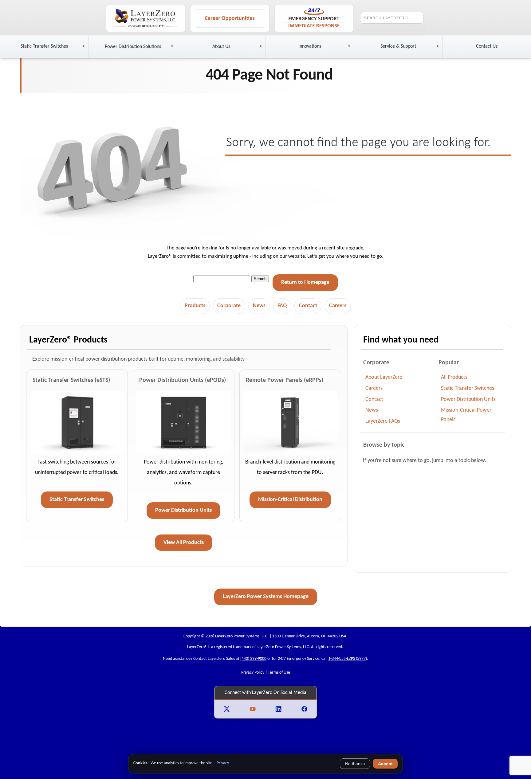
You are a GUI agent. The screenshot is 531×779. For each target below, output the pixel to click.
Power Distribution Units (183, 510)
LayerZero (196, 647)
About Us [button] (221, 46)
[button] (44, 47)
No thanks (355, 763)
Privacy (223, 763)
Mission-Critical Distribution (290, 499)
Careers (337, 305)
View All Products (183, 542)
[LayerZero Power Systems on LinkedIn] (279, 709)
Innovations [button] (309, 46)
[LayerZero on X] (227, 709)
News (259, 305)
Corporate (229, 305)
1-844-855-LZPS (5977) (347, 658)
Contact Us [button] (487, 46)
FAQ (282, 305)
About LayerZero (384, 377)
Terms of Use (279, 672)
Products (195, 305)
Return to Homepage (305, 282)
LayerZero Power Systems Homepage (266, 596)
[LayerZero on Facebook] (304, 709)
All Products (454, 377)
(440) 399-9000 (253, 658)
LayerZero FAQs (382, 421)
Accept (385, 763)
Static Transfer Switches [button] (44, 46)
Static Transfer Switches (76, 499)
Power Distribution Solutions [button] (133, 46)
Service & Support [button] (398, 46)
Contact (308, 305)
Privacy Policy (252, 672)
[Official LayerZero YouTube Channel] (253, 709)
